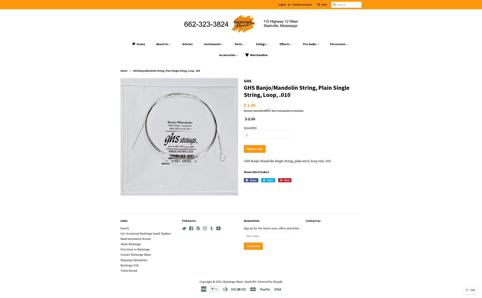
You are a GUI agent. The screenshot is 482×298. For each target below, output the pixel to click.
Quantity (250, 128)
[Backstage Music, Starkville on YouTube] (218, 229)
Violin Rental (128, 270)
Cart (324, 4)
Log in (282, 4)
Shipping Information (133, 260)
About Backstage (130, 244)
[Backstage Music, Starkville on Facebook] (191, 229)
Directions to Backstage (135, 249)
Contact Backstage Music (135, 254)
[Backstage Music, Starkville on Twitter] (184, 229)
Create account (302, 4)
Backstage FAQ (129, 265)
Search (124, 228)
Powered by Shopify (270, 282)
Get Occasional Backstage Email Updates (145, 233)
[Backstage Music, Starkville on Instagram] (205, 229)
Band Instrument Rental (135, 239)
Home (123, 70)
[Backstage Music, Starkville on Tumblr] (212, 229)
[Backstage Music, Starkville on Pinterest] (198, 229)
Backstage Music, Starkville (240, 282)
